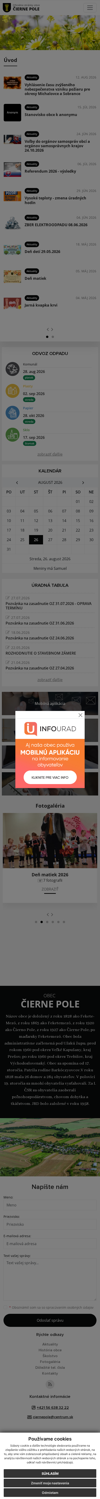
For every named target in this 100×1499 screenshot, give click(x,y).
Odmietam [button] (50, 1493)
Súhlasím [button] (50, 1473)
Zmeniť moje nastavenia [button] (50, 1483)
